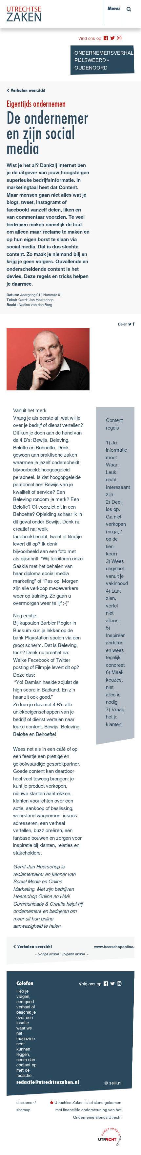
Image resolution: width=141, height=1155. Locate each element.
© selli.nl (113, 1083)
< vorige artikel (47, 954)
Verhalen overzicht (28, 91)
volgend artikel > (75, 954)
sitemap (23, 1110)
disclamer (25, 1102)
